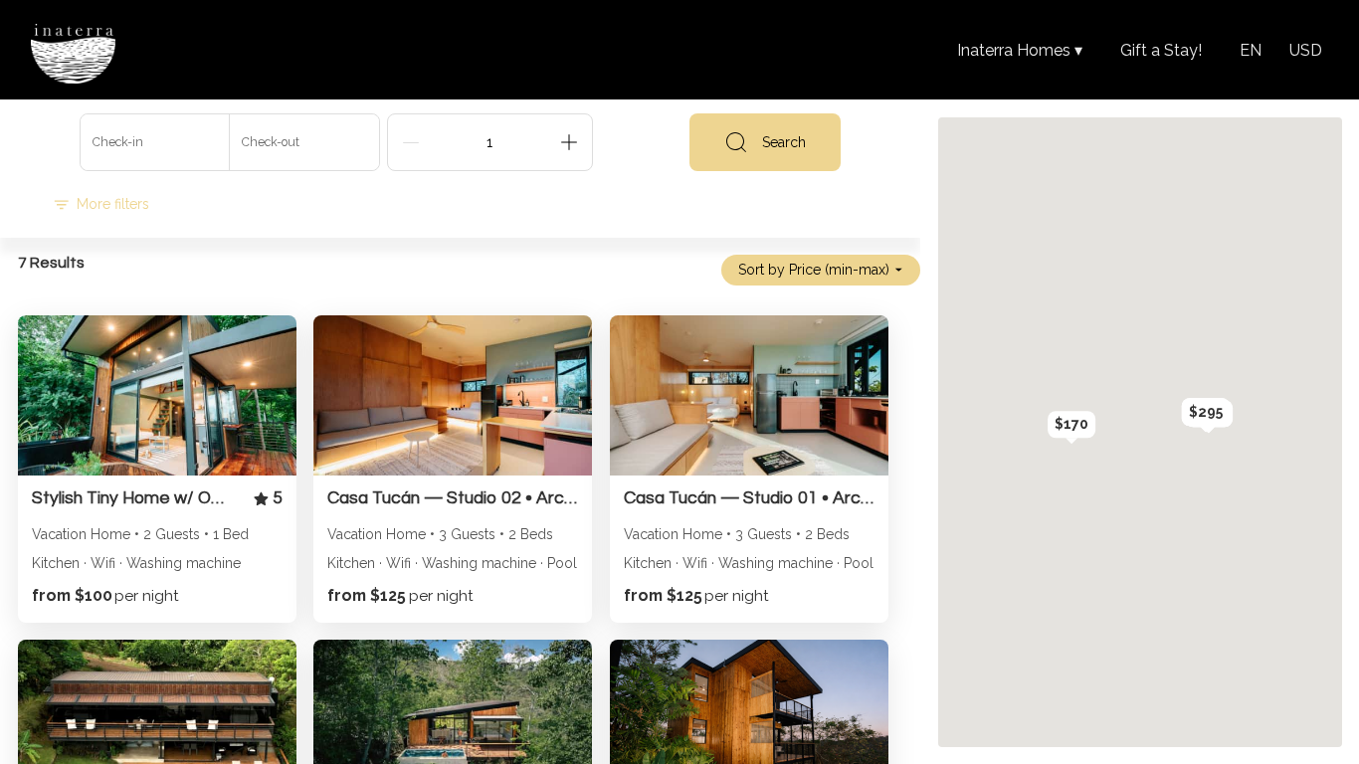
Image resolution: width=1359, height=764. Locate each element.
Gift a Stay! (1161, 50)
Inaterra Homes (1019, 50)
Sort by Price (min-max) (813, 270)
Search (784, 142)
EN (1251, 50)
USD (1305, 50)
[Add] (569, 142)
